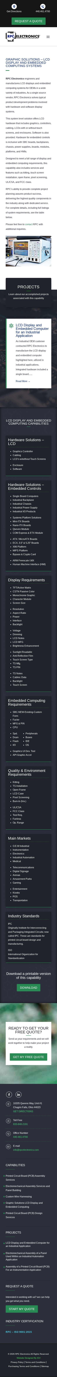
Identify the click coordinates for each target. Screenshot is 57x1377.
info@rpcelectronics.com (26, 1150)
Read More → (23, 381)
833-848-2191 (20, 1124)
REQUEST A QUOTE (28, 21)
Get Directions (14, 11)
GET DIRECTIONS (23, 1111)
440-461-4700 (20, 1137)
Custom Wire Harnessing (19, 1196)
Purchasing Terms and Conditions (23, 1366)
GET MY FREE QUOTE (28, 1057)
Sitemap (45, 1366)
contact (28, 224)
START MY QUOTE (22, 1309)
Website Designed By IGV (28, 1358)
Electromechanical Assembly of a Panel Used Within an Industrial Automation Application (26, 1256)
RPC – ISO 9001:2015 (19, 1332)
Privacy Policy (17, 1362)
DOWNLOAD (28, 987)
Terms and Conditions (35, 1362)
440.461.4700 (43, 11)
